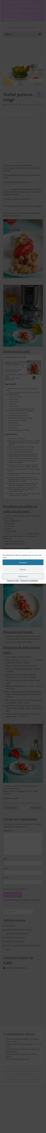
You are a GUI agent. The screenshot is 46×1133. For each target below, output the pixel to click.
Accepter (23, 562)
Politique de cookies (13, 580)
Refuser (23, 569)
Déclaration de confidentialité (29, 580)
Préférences (23, 576)
